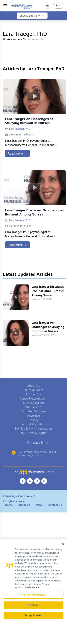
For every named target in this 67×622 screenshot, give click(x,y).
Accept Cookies (34, 615)
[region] (33, 580)
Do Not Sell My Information (33, 428)
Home (6, 39)
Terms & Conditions (33, 424)
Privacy (33, 420)
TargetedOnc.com (33, 411)
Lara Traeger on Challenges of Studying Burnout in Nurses (47, 327)
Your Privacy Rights (33, 433)
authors (17, 39)
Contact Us (33, 394)
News (39, 505)
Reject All (33, 605)
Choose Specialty (29, 15)
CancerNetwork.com (34, 398)
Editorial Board (33, 390)
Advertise (33, 416)
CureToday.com (33, 403)
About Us (33, 386)
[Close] (63, 544)
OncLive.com (33, 407)
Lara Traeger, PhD (19, 128)
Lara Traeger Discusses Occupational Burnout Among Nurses (47, 291)
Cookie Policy (31, 587)
